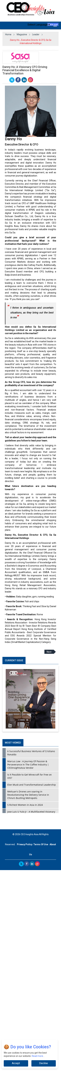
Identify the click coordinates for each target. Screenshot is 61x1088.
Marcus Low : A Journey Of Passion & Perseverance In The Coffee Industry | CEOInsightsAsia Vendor (28, 764)
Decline (43, 1063)
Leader (35, 34)
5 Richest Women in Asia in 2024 (25, 804)
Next (49, 652)
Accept (16, 1063)
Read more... (38, 1056)
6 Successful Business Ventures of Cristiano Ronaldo (31, 753)
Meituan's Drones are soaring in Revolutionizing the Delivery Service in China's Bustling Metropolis (28, 795)
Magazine (22, 34)
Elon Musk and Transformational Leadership (31, 784)
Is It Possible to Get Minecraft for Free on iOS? (29, 776)
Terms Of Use (40, 844)
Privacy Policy (24, 844)
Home (8, 34)
